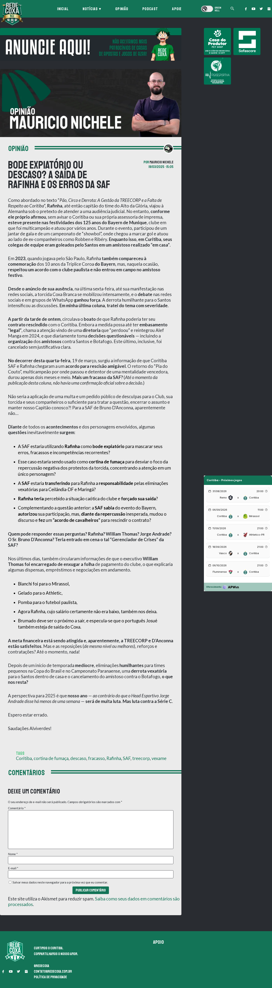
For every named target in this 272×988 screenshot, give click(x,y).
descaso (78, 758)
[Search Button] (232, 8)
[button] (246, 9)
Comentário (17, 808)
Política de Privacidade (50, 977)
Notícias (90, 8)
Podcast (150, 8)
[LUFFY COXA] (90, 44)
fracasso (96, 758)
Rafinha (114, 758)
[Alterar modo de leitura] (211, 8)
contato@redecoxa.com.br (53, 971)
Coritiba (24, 758)
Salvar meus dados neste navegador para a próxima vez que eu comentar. (60, 882)
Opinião (121, 8)
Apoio (158, 942)
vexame (159, 758)
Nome (13, 854)
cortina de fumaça (51, 758)
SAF (126, 758)
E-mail (13, 868)
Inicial (62, 8)
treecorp (141, 758)
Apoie (177, 8)
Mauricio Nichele (161, 162)
